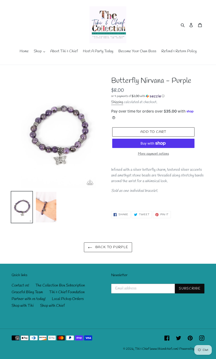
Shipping (117, 102)
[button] (138, 96)
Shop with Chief (52, 305)
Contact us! (20, 285)
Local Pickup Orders (68, 298)
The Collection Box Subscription (60, 285)
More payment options (153, 154)
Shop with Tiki (23, 305)
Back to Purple (111, 247)
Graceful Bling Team (27, 292)
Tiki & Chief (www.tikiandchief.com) (156, 349)
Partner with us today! (29, 298)
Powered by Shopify (191, 349)
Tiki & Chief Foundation (67, 292)
